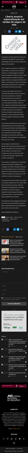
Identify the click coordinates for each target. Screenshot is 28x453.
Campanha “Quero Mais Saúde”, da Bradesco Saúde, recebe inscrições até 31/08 (18, 250)
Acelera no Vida (9, 217)
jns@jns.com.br (16, 428)
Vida (16, 13)
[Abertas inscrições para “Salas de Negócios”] (4, 375)
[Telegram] (19, 31)
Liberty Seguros (5, 219)
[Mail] (15, 438)
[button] (2, 7)
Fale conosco (19, 448)
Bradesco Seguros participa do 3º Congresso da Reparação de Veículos (17, 366)
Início (2, 10)
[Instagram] (7, 438)
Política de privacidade (10, 448)
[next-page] (5, 263)
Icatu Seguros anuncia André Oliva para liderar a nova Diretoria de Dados (18, 257)
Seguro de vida (13, 219)
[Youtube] (14, 443)
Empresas (7, 10)
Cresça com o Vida (18, 217)
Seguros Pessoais (6, 220)
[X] (12, 31)
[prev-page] (2, 263)
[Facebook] (9, 31)
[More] (23, 31)
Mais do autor (19, 237)
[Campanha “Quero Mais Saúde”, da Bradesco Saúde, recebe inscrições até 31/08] (5, 250)
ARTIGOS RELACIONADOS (7, 237)
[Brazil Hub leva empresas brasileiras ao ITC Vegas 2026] (4, 351)
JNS (9, 346)
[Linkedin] (16, 31)
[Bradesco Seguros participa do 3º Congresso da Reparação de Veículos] (4, 367)
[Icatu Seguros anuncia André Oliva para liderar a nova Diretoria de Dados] (5, 258)
